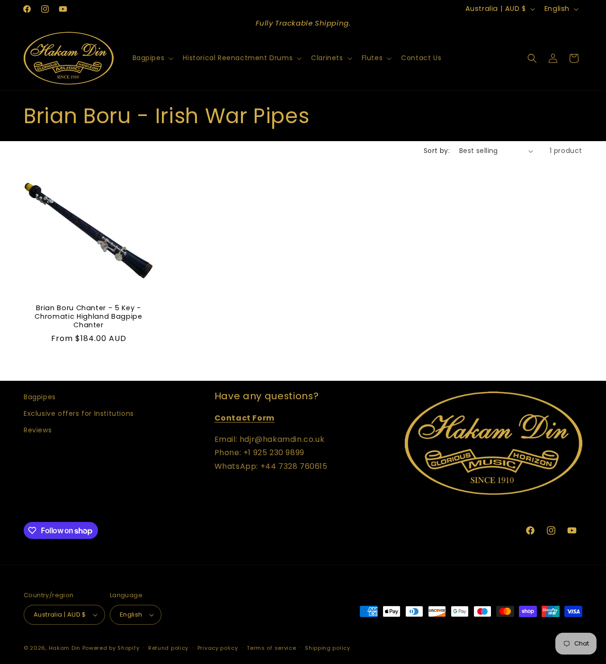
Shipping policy (327, 648)
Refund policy (168, 648)
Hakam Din (64, 648)
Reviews (38, 430)
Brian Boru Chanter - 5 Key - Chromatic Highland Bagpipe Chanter (88, 317)
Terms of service (271, 648)
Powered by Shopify (111, 648)
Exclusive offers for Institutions (79, 413)
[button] (152, 58)
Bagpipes (40, 397)
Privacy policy (217, 648)
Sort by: (437, 150)
